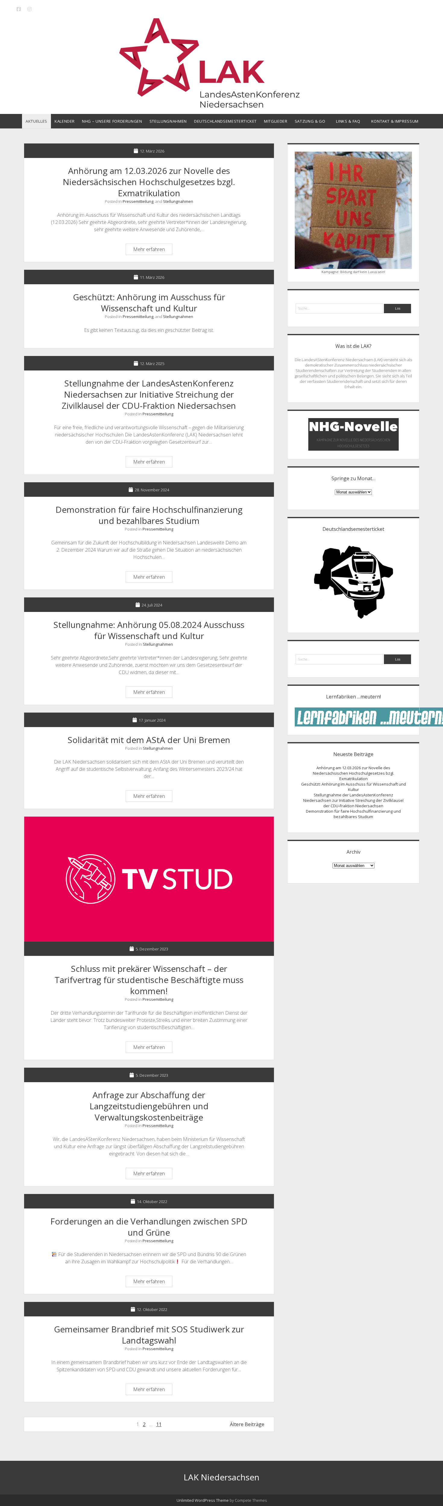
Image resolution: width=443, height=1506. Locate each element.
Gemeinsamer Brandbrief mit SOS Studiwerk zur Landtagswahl (149, 1334)
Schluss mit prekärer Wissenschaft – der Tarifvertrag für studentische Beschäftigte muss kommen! (149, 879)
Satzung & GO (310, 121)
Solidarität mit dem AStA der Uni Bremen (149, 739)
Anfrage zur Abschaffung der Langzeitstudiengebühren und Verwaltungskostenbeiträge (149, 1106)
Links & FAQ (348, 121)
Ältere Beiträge (247, 1424)
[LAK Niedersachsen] (221, 105)
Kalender (65, 121)
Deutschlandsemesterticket (225, 121)
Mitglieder (275, 121)
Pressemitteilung (138, 201)
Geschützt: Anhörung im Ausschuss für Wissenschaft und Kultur (149, 302)
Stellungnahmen (168, 121)
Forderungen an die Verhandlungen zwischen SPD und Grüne (148, 1226)
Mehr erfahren (152, 250)
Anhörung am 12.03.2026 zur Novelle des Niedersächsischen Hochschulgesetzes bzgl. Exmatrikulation (149, 182)
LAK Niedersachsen (221, 1477)
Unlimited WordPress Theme (203, 1500)
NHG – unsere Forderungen (112, 121)
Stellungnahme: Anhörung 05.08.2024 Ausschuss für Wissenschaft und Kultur (148, 630)
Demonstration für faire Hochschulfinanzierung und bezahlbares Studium (149, 515)
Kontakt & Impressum (395, 121)
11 (159, 1424)
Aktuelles (36, 121)
